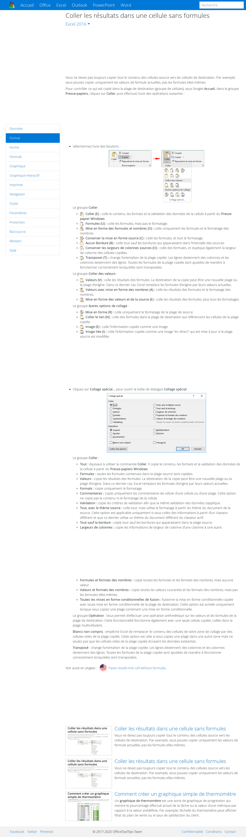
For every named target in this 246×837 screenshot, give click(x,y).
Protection (17, 222)
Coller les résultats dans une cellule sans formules (170, 728)
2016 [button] (81, 24)
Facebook (17, 831)
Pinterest (46, 831)
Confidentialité (192, 831)
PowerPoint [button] (104, 5)
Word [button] (126, 5)
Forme (14, 147)
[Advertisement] (33, 67)
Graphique (17, 166)
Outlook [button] (79, 5)
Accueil (27, 5)
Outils (14, 203)
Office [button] (45, 5)
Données (16, 128)
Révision (16, 241)
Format (15, 138)
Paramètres (18, 213)
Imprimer (16, 185)
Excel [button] (61, 5)
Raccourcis (18, 231)
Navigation (17, 194)
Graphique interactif (24, 175)
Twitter (32, 831)
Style (13, 250)
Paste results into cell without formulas (137, 668)
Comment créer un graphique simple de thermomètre (175, 793)
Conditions (214, 831)
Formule (16, 157)
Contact (230, 831)
